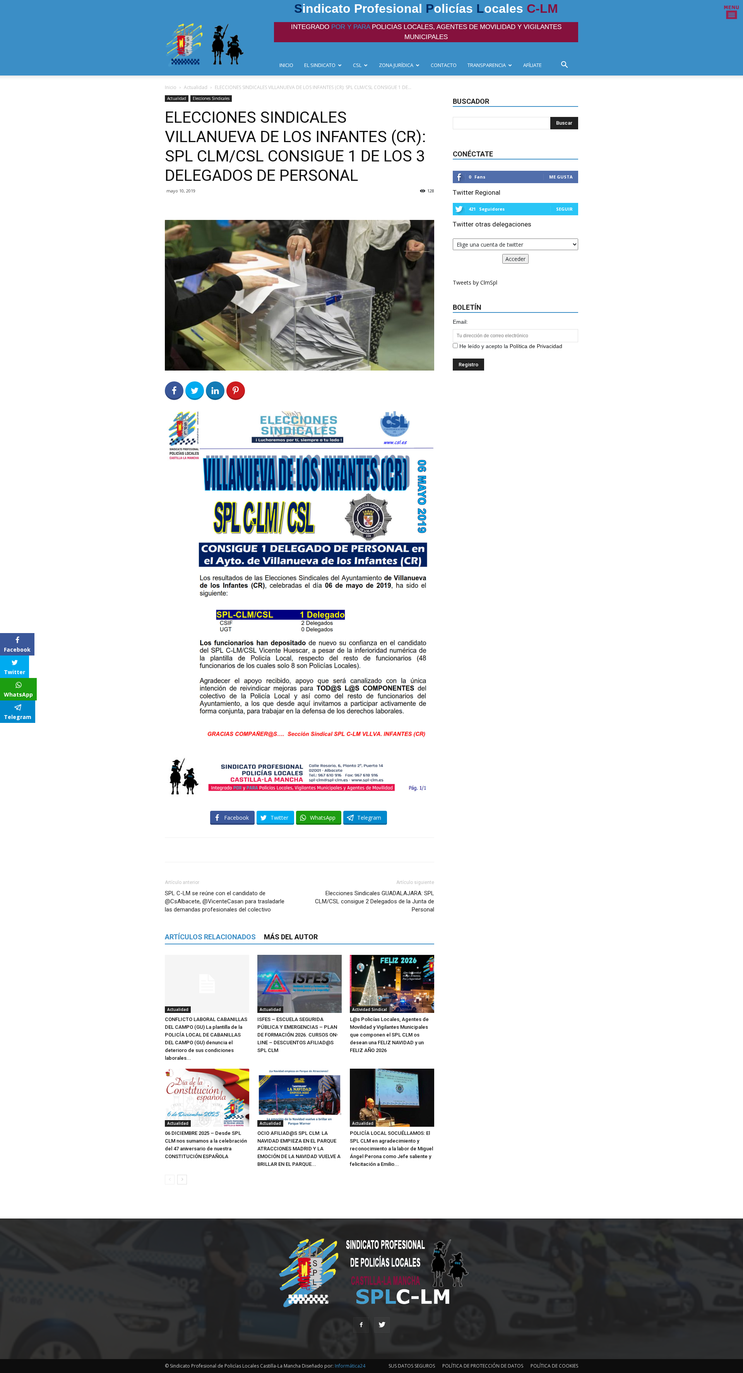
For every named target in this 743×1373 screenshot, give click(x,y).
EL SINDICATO (320, 65)
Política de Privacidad (536, 346)
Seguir (564, 209)
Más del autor (291, 937)
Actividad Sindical (369, 1009)
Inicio (170, 87)
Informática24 (349, 1366)
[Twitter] (382, 1325)
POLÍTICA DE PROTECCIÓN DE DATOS (482, 1366)
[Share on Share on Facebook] (174, 390)
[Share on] (7, 731)
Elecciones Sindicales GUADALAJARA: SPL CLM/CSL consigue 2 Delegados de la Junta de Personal (374, 901)
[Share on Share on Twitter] (194, 390)
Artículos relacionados (210, 937)
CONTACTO (444, 65)
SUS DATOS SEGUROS (412, 1366)
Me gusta (561, 177)
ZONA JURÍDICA (396, 65)
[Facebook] (361, 1325)
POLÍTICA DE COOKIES (554, 1366)
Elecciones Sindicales (211, 98)
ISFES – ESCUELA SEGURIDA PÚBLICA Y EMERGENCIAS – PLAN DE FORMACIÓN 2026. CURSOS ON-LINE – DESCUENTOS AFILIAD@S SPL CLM (297, 1034)
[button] (566, 65)
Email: (460, 322)
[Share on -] (215, 390)
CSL (357, 65)
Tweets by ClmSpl (475, 282)
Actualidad (195, 87)
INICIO (286, 65)
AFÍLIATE (532, 65)
